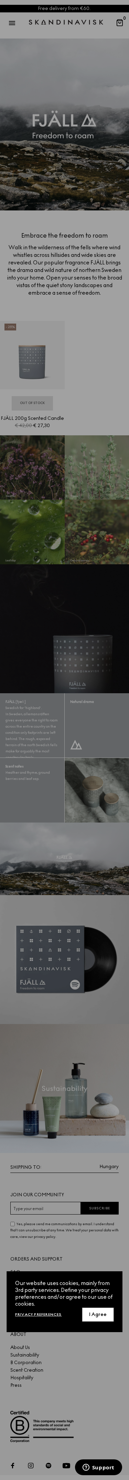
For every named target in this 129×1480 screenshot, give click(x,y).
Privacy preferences (38, 1314)
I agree (98, 1314)
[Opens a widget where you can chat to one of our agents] (98, 1468)
